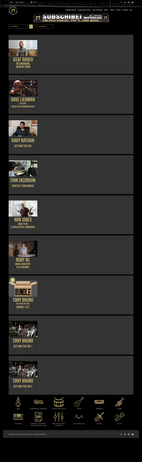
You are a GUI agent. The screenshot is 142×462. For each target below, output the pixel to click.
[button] (131, 10)
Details (23, 54)
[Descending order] (31, 26)
